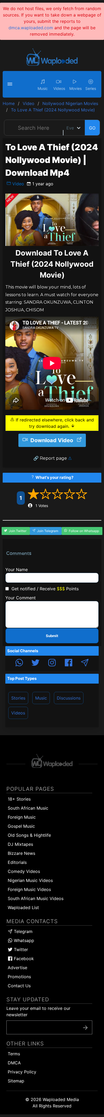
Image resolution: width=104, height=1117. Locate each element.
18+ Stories (19, 799)
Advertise (17, 967)
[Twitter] (35, 663)
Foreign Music (22, 817)
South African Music (28, 808)
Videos (18, 713)
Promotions (19, 976)
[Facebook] (68, 663)
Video (17, 183)
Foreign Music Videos (29, 889)
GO (92, 128)
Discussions (69, 698)
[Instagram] (52, 663)
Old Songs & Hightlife (29, 835)
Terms (14, 1053)
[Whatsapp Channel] (19, 663)
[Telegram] (85, 663)
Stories (18, 698)
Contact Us (19, 985)
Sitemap (16, 1080)
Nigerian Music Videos (30, 880)
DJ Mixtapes (20, 844)
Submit (52, 636)
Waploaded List (23, 907)
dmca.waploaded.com (31, 27)
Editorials (17, 862)
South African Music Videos (35, 898)
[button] (11, 84)
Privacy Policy (22, 1071)
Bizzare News (21, 853)
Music (41, 698)
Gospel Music (21, 826)
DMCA (14, 1062)
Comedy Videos (24, 871)
